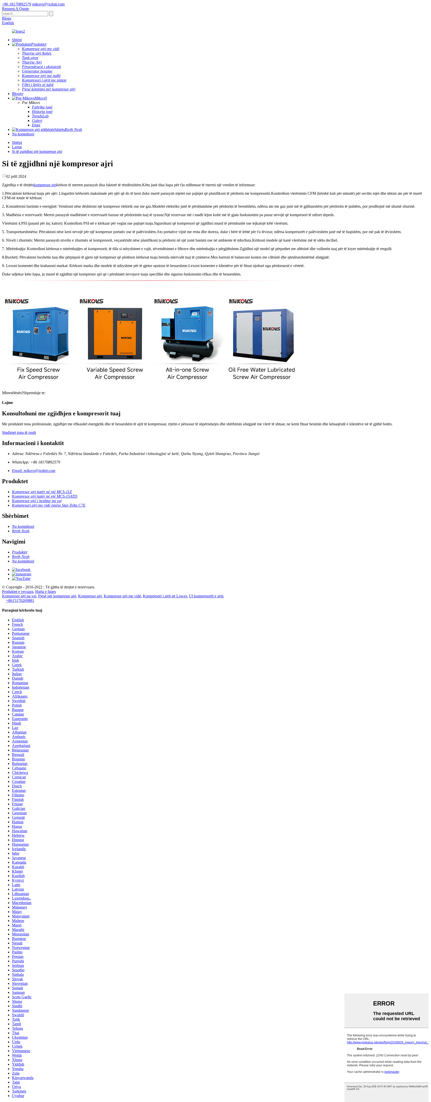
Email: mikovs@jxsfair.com (33, 470)
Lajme (17, 147)
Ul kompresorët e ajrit (206, 596)
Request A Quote (15, 8)
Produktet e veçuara (17, 591)
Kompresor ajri (90, 596)
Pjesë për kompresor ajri (57, 596)
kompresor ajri (45, 185)
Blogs (6, 18)
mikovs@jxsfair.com (48, 4)
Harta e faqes (45, 591)
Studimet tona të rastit (19, 432)
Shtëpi (17, 142)
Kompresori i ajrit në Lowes (165, 596)
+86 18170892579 (16, 4)
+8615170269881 (20, 600)
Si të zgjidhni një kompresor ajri (37, 151)
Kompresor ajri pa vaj (19, 596)
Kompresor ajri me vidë (122, 596)
